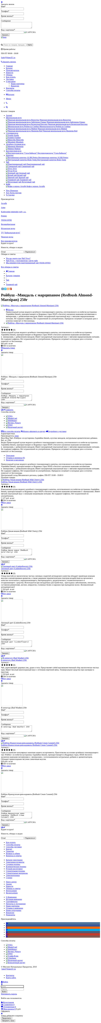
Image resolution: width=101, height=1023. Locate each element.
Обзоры (9, 75)
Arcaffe (4, 203)
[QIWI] (9, 425)
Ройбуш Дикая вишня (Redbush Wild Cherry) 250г (21, 482)
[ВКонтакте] (2, 289)
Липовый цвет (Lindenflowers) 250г (16, 569)
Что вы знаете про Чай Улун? (18, 258)
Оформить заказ (8, 1021)
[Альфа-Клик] (12, 956)
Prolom (4, 216)
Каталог (9, 68)
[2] (5, 330)
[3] (7, 330)
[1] (2, 330)
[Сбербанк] (11, 958)
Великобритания (8, 224)
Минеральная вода (14, 118)
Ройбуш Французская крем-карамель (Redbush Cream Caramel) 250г (29, 745)
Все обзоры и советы (10, 267)
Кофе (8, 184)
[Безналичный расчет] (15, 963)
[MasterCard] (11, 418)
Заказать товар (9, 348)
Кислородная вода (13, 151)
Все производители (9, 241)
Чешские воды (7, 237)
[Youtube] (7, 932)
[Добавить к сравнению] (3, 564)
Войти (4, 992)
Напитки (9, 155)
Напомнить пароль (9, 994)
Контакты (10, 88)
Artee (3, 207)
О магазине (11, 81)
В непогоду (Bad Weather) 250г (14, 660)
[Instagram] (7, 936)
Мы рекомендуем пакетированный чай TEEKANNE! (28, 263)
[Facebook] (6, 925)
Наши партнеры (17, 84)
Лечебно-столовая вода (15, 144)
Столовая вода (12, 133)
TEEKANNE (6, 220)
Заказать (5, 35)
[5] (12, 330)
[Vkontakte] (7, 923)
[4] (9, 330)
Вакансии (15, 86)
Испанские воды (8, 228)
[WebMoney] (11, 421)
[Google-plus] (7, 934)
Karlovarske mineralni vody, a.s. (13, 212)
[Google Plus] (11, 289)
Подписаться (30, 252)
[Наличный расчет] (14, 427)
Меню (8, 99)
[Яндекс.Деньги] (13, 423)
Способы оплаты (13, 90)
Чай (7, 162)
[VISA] (9, 416)
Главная (9, 66)
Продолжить (6, 1018)
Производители (12, 70)
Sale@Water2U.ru (8, 58)
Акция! (9, 115)
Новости (9, 73)
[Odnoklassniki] (6, 928)
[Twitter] (5, 289)
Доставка (10, 79)
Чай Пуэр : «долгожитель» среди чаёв (22, 261)
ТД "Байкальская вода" (10, 233)
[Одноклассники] (8, 289)
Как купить (11, 77)
